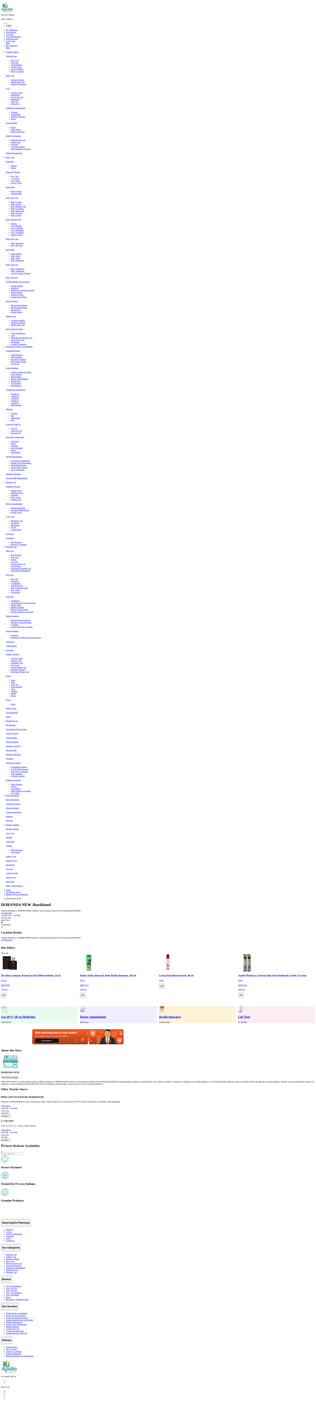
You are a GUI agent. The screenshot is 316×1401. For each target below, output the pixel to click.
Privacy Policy (11, 1349)
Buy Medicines (12, 30)
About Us (10, 1230)
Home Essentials (12, 795)
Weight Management (14, 1322)
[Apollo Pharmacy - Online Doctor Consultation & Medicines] (7, 13)
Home (8, 890)
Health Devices (12, 721)
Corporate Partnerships (15, 1331)
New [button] (8, 43)
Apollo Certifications (14, 1234)
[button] (39, 1014)
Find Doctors (11, 32)
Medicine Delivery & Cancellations (19, 1356)
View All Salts (11, 1291)
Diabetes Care (11, 1255)
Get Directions (6, 913)
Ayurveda (10, 650)
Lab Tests (9, 34)
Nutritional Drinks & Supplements (19, 347)
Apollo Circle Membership (16, 1324)
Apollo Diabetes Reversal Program (19, 1320)
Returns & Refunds (13, 1354)
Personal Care (11, 547)
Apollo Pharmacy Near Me (16, 1333)
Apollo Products (12, 52)
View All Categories (14, 1293)
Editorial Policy (12, 1347)
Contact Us (10, 1241)
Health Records (12, 39)
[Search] (2, 1151)
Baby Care (10, 157)
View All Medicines (13, 1286)
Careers (9, 1232)
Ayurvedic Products (13, 1266)
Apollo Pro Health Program (16, 1318)
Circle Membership (13, 37)
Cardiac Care (11, 1257)
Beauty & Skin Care (14, 1263)
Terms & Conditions (14, 1352)
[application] (158, 1117)
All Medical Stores (13, 892)
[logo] (9, 1372)
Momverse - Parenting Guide (17, 1299)
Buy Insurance (11, 47)
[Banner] (78, 1044)
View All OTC (12, 1288)
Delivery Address (8, 15)
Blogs (8, 1297)
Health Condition (12, 825)
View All (4, 953)
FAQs (8, 1238)
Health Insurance (12, 1327)
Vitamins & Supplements (15, 1268)
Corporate (10, 1236)
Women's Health (12, 1259)
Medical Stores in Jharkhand (17, 894)
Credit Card (10, 42)
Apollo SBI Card (12, 1329)
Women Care (11, 482)
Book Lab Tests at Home (15, 1316)
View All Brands (12, 1295)
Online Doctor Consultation (17, 1313)
